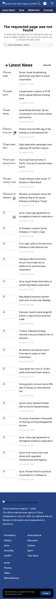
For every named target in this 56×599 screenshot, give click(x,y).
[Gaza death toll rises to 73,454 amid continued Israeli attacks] (9, 371)
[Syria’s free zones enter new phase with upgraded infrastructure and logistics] (9, 455)
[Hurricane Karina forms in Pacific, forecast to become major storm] (9, 162)
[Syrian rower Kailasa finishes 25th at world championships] (9, 405)
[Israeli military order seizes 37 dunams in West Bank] (9, 181)
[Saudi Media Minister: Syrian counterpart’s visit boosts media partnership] (9, 112)
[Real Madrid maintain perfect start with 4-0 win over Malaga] (9, 299)
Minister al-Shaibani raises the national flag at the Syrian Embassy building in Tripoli (35, 198)
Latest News (20, 65)
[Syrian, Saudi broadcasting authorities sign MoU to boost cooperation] (9, 75)
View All (47, 65)
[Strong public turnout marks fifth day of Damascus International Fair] (9, 386)
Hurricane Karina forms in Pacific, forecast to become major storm (35, 163)
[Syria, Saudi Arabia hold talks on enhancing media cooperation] (9, 284)
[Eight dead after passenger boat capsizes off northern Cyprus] (9, 147)
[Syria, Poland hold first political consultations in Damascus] (9, 474)
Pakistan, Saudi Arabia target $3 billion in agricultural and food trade (35, 316)
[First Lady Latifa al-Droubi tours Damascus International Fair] (9, 246)
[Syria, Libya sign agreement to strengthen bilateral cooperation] (9, 215)
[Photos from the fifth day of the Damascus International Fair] (9, 131)
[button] (46, 593)
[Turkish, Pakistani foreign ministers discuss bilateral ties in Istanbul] (9, 333)
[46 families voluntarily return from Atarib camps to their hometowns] (9, 352)
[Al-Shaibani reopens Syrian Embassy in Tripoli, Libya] (9, 231)
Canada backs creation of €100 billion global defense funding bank (34, 95)
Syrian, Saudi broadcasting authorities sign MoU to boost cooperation (34, 76)
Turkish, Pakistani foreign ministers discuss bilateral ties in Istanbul (36, 334)
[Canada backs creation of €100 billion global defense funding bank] (9, 94)
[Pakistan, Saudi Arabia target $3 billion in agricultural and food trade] (9, 314)
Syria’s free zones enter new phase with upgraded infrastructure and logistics (33, 456)
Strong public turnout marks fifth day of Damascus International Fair (36, 388)
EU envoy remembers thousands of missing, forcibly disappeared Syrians (35, 422)
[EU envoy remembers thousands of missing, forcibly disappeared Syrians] (9, 421)
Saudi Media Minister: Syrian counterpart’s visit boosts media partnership (35, 114)
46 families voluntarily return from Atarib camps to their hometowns (34, 353)
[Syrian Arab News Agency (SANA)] (20, 3)
